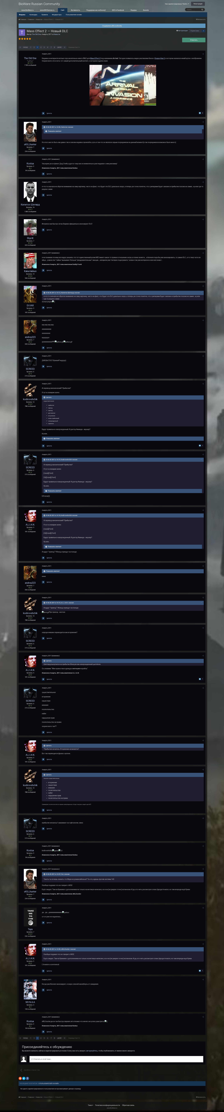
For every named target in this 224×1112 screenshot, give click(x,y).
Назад (25, 47)
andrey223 (30, 337)
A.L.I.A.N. (30, 524)
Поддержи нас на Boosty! (96, 10)
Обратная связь (128, 1105)
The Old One (36, 34)
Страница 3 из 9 (73, 47)
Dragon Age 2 (160, 58)
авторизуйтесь (92, 1051)
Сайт (63, 10)
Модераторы (57, 15)
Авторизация (183, 30)
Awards (146, 10)
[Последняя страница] (64, 47)
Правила (45, 15)
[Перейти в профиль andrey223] (30, 327)
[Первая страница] (20, 47)
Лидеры (133, 10)
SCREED (30, 369)
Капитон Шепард (30, 204)
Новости (57, 34)
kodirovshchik (30, 399)
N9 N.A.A (30, 1002)
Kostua (30, 163)
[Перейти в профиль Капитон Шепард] (30, 192)
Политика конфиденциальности (107, 1105)
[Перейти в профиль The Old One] (22, 32)
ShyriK (30, 238)
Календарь (33, 15)
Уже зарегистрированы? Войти (176, 4)
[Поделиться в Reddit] (20, 1078)
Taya (30, 929)
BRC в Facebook (118, 10)
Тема (90, 1105)
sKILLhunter (30, 144)
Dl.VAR (30, 305)
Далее (59, 47)
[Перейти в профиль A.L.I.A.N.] (30, 516)
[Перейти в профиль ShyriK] (30, 227)
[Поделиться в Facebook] (27, 1078)
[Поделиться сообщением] (203, 54)
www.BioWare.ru (27, 10)
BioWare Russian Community (39, 4)
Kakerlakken (30, 271)
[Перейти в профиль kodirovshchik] (30, 390)
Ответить (194, 40)
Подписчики (195, 31)
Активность (75, 10)
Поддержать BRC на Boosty (112, 26)
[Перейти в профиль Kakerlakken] (30, 260)
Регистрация (198, 4)
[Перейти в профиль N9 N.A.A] (30, 989)
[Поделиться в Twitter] (23, 1078)
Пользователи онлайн (74, 15)
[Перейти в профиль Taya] (30, 917)
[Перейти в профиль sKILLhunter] (30, 132)
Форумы (22, 15)
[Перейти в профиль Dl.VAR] (30, 294)
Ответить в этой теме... (42, 1059)
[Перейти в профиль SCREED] (30, 361)
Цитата (49, 113)
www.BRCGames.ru (47, 10)
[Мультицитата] (43, 113)
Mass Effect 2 (95, 58)
